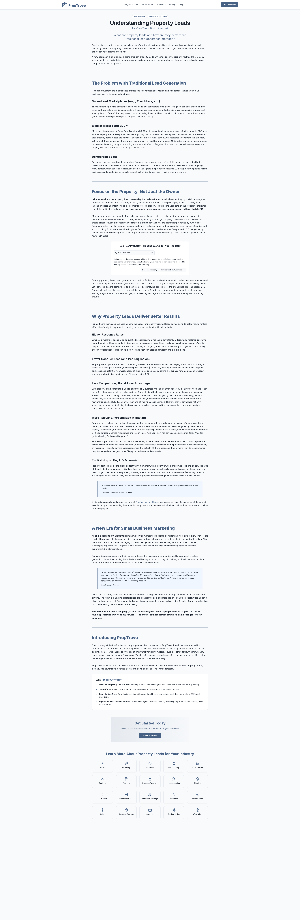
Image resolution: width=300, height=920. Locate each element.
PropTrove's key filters (146, 502)
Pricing (172, 5)
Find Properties (229, 5)
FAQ (181, 5)
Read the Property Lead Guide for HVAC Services (162, 270)
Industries (161, 5)
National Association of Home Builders (117, 493)
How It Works (147, 5)
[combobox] (134, 252)
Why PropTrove (131, 5)
